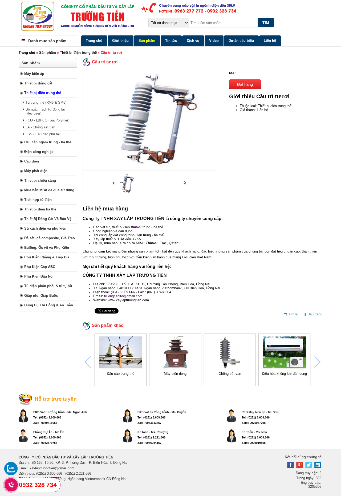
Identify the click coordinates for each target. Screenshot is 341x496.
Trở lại (293, 314)
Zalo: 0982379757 (45, 442)
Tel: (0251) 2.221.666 (151, 437)
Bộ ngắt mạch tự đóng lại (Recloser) (45, 111)
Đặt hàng (245, 84)
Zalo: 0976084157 (149, 442)
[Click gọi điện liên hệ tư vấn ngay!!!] (11, 484)
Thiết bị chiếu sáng (40, 180)
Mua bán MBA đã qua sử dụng (49, 190)
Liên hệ (270, 41)
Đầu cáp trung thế (120, 374)
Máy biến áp (34, 74)
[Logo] (170, 17)
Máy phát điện (35, 171)
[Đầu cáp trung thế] (120, 367)
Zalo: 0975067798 (254, 422)
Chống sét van (230, 374)
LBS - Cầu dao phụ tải (43, 134)
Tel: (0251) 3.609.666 (47, 417)
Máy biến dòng (175, 374)
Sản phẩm (147, 41)
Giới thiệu (120, 41)
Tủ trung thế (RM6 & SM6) (46, 102)
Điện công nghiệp (39, 152)
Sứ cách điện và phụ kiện (45, 228)
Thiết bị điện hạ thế (40, 209)
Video (214, 41)
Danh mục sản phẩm (47, 41)
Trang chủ (94, 41)
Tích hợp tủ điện (38, 200)
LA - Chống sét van (40, 127)
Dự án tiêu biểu (241, 41)
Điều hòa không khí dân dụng (284, 374)
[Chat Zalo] (11, 474)
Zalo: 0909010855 (254, 442)
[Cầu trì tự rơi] (126, 193)
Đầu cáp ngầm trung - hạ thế (47, 142)
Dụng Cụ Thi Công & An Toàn (48, 305)
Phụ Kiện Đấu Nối (39, 276)
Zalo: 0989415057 (45, 422)
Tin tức (171, 41)
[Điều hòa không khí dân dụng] (284, 367)
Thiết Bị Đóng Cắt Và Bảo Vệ (47, 219)
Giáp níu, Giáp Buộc (41, 296)
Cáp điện (31, 161)
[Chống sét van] (230, 367)
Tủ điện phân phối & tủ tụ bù (48, 286)
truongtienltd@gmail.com (123, 296)
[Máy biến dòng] (175, 367)
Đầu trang (314, 314)
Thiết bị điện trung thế (78, 53)
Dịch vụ (193, 41)
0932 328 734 (38, 484)
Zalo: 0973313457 (149, 422)
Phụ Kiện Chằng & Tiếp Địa (46, 257)
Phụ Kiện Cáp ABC (39, 267)
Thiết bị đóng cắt (38, 83)
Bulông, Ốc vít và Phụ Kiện (46, 248)
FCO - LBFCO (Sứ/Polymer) (47, 120)
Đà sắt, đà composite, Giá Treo (49, 238)
